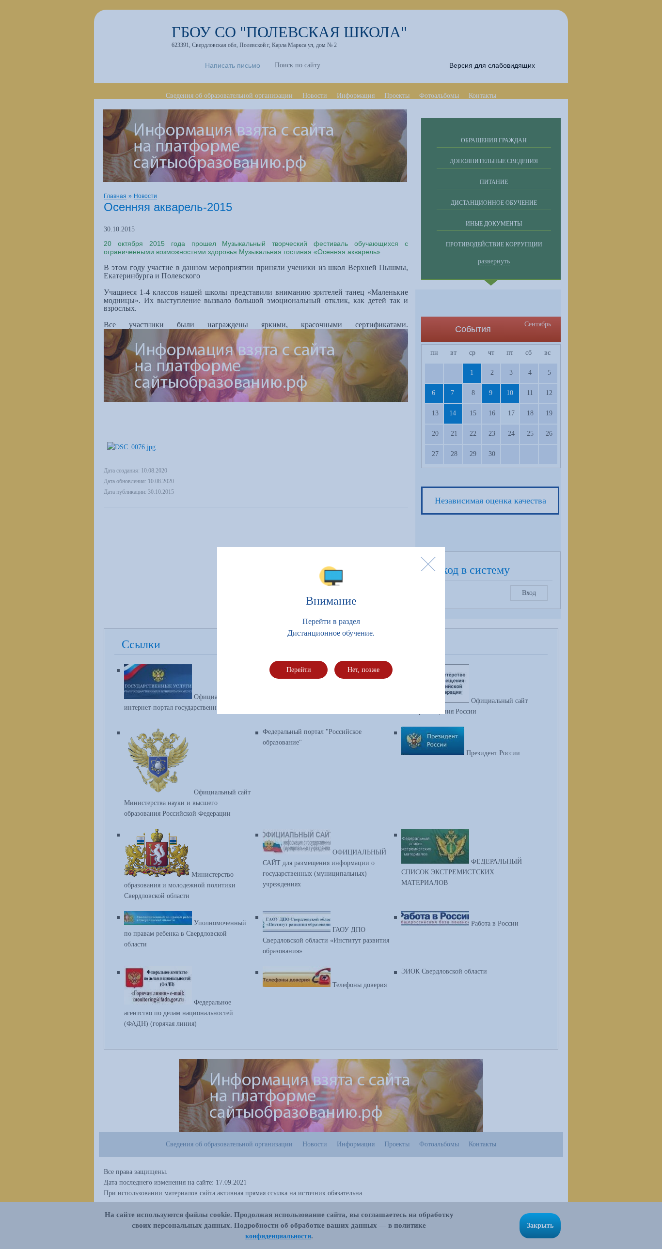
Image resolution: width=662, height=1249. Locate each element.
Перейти (298, 669)
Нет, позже (363, 669)
